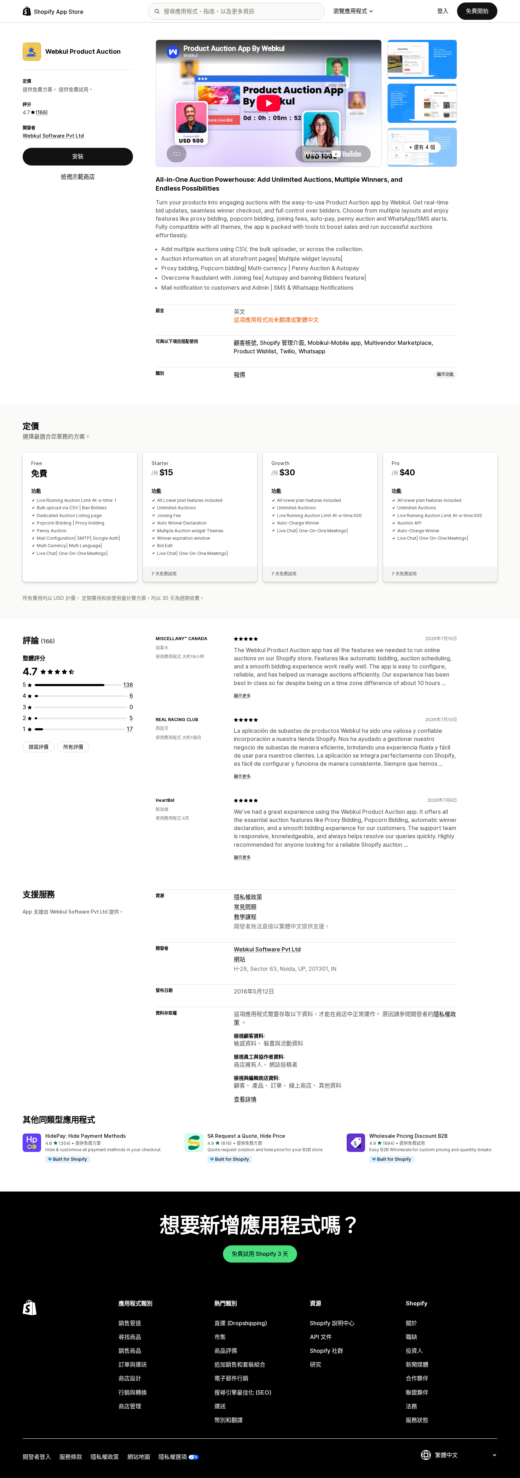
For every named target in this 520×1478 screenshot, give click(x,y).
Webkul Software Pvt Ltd (53, 136)
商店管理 (130, 1406)
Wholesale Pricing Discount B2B (408, 1136)
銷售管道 (130, 1323)
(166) (42, 112)
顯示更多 (242, 696)
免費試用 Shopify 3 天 (260, 1253)
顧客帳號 (245, 342)
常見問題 (245, 906)
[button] (98, 1148)
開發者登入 (37, 1456)
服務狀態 (417, 1420)
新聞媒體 (417, 1364)
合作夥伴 (417, 1378)
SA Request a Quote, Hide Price (246, 1136)
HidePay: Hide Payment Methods (85, 1136)
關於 (411, 1323)
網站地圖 (138, 1456)
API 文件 (321, 1336)
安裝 (77, 156)
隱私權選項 (172, 1456)
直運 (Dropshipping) (240, 1323)
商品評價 (225, 1350)
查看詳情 (245, 1099)
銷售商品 (130, 1350)
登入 (443, 11)
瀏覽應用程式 (350, 11)
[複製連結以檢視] (211, 639)
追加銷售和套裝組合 (239, 1364)
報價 (239, 374)
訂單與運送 (133, 1364)
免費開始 (477, 11)
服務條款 (70, 1456)
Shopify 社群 (326, 1350)
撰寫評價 (38, 747)
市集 (220, 1336)
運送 (220, 1406)
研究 (315, 1364)
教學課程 (245, 916)
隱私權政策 (248, 896)
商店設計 (130, 1378)
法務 (411, 1406)
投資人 (414, 1350)
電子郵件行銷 (231, 1378)
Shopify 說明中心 (332, 1323)
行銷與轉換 (133, 1392)
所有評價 (73, 747)
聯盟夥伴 (417, 1392)
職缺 (411, 1336)
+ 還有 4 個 (422, 147)
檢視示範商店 (78, 176)
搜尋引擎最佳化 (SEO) (242, 1392)
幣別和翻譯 (228, 1420)
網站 (239, 959)
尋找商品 (130, 1336)
